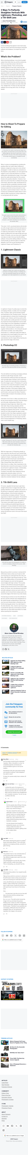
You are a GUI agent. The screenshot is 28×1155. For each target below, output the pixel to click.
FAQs (3, 1121)
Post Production (13, 618)
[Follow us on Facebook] (11, 935)
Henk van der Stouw (9, 784)
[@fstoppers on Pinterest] (20, 935)
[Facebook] (6, 648)
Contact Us (5, 1116)
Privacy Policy (9, 1141)
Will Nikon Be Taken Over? (17, 1053)
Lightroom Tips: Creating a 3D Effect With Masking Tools (17, 680)
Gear (14, 615)
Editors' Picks (5, 1093)
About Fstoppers (6, 1114)
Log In (19, 2)
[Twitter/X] (8, 648)
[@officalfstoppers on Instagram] (3, 935)
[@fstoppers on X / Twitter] (15, 935)
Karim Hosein (9, 801)
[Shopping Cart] (15, 2)
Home (2, 6)
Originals (8, 6)
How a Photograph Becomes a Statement (18, 1065)
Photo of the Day (6, 1095)
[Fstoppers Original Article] (23, 22)
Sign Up (24, 2)
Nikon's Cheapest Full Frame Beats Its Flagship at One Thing (18, 1042)
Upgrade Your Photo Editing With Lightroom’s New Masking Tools (17, 662)
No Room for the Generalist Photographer (17, 1047)
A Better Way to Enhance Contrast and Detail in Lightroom (17, 686)
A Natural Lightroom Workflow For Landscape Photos (17, 668)
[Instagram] (3, 648)
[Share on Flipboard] (7, 42)
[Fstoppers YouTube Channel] (7, 935)
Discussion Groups (7, 1097)
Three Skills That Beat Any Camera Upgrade (17, 1059)
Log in (14, 735)
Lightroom (20, 615)
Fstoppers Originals (16, 6)
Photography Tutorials (7, 1106)
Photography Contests (7, 1099)
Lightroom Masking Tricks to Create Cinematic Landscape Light (18, 692)
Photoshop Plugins (7, 1108)
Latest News (5, 1082)
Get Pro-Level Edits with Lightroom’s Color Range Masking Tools (17, 674)
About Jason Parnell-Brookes (14, 633)
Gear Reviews (5, 1085)
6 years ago (11, 759)
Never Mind (6, 759)
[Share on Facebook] (2, 42)
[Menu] (2, 2)
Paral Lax (5, 851)
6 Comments (15, 22)
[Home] (8, 2)
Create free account (14, 732)
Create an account (12, 753)
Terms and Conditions (17, 1141)
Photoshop (4, 618)
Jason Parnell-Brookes (8, 21)
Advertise (4, 1118)
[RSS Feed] (24, 935)
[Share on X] (5, 42)
